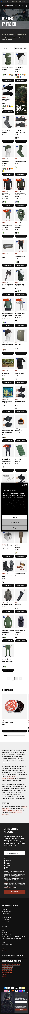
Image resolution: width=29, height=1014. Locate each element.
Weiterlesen (10, 39)
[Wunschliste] (15, 6)
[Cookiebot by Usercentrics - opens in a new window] (20, 485)
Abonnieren (14, 892)
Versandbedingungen (7, 968)
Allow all (14, 517)
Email (5, 850)
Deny (14, 528)
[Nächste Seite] (20, 678)
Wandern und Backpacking (13, 30)
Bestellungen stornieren (7, 966)
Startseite (4, 30)
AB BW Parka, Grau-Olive (7, 604)
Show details (20, 512)
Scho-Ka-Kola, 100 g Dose (7, 722)
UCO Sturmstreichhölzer (20, 573)
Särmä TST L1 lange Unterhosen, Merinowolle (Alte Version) (7, 225)
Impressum (4, 974)
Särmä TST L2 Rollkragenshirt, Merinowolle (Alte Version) (8, 195)
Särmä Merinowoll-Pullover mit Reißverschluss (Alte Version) (7, 315)
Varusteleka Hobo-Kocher (7, 545)
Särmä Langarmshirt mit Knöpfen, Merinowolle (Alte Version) (20, 195)
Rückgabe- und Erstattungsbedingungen (11, 964)
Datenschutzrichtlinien (7, 970)
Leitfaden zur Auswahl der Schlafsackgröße (12, 810)
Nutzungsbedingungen (7, 972)
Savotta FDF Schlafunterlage (8, 255)
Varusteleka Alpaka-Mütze (7, 344)
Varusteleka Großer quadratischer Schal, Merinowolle (19, 225)
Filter (5, 48)
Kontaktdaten (5, 951)
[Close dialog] (27, 992)
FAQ (3, 949)
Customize (14, 522)
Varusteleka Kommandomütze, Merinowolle (6, 161)
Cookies (4, 976)
